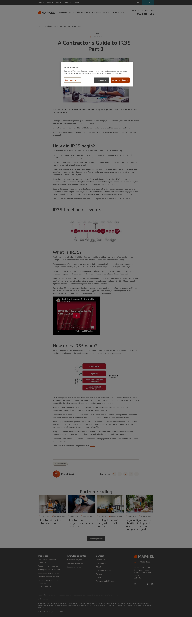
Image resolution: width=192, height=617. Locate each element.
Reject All (101, 80)
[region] (97, 74)
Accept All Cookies (120, 80)
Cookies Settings (72, 80)
